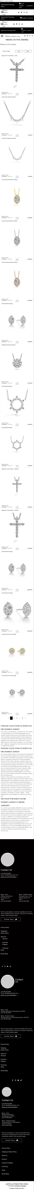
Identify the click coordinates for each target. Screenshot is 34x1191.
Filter (27, 51)
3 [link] (16, 718)
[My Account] (32, 35)
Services (5, 938)
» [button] (25, 718)
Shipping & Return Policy (5, 932)
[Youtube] (8, 966)
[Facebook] (2, 966)
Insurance (5, 943)
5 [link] (22, 718)
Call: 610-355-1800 (24, 901)
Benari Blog (4, 953)
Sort (19, 51)
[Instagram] (5, 966)
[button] (2, 12)
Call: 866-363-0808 (6, 873)
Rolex (2, 950)
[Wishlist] (19, 12)
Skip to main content (6, 1)
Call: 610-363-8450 (6, 901)
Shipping (5, 1049)
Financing (5, 948)
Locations (30, 6)
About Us (3, 936)
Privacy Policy (5, 927)
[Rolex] (27, 12)
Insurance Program (4, 1060)
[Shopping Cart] (17, 24)
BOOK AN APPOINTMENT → (9, 877)
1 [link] (11, 718)
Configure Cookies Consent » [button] (17, 1188)
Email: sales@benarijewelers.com (9, 875)
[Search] (19, 24)
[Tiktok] (10, 966)
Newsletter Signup (9, 919)
